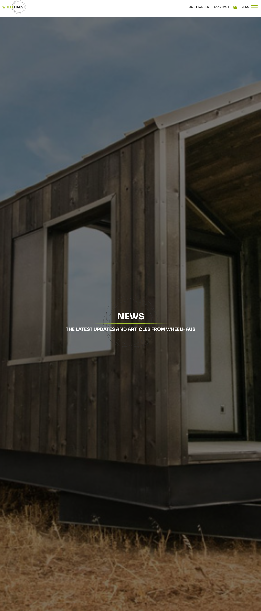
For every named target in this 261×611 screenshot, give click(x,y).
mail (235, 7)
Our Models (198, 7)
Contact (221, 7)
